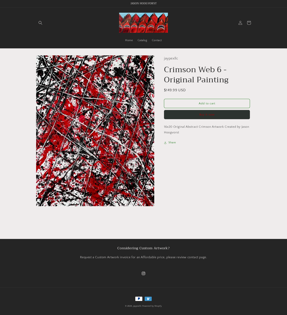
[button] (40, 23)
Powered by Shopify (152, 306)
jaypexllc (137, 306)
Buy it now (207, 114)
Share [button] (172, 142)
